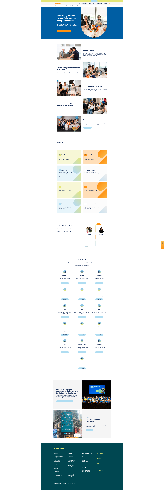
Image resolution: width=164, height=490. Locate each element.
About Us (78, 3)
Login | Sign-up (105, 3)
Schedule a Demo (99, 3)
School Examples (73, 5)
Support (90, 3)
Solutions (61, 5)
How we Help (56, 453)
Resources (79, 5)
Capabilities (66, 5)
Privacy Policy (69, 483)
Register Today (94, 1)
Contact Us (99, 458)
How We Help (56, 5)
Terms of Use (73, 483)
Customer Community (84, 3)
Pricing (94, 3)
